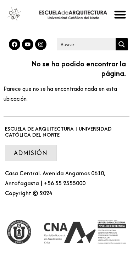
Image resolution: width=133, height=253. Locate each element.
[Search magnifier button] (122, 44)
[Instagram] (40, 44)
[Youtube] (27, 44)
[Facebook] (14, 44)
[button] (120, 14)
